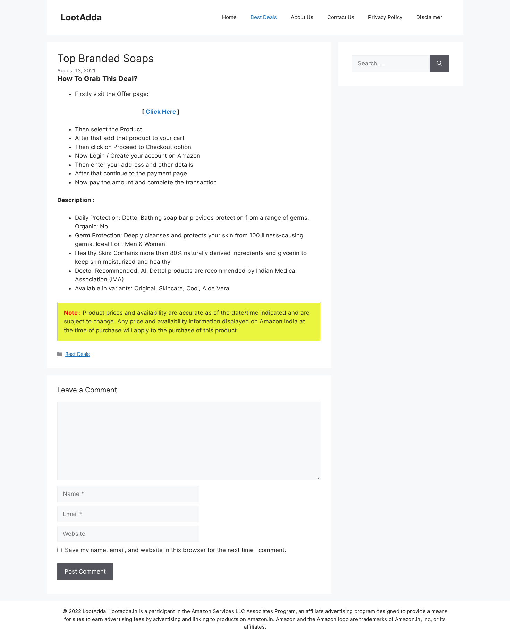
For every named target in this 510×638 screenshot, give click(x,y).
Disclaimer (429, 17)
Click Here (161, 111)
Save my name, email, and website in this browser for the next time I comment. (175, 550)
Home (229, 17)
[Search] (439, 63)
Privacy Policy (385, 17)
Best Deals (263, 17)
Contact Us (340, 17)
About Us (302, 17)
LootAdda (81, 17)
